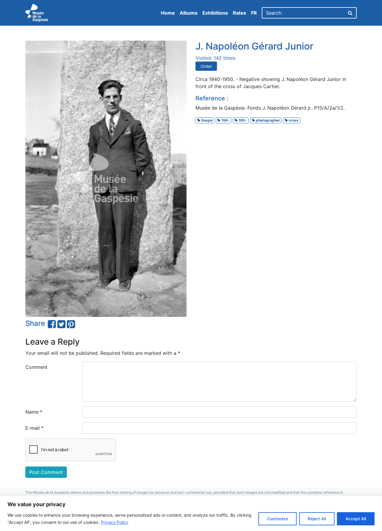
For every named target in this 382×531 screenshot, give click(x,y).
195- (242, 120)
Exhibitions (215, 13)
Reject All (317, 518)
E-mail (34, 428)
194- (224, 120)
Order (206, 66)
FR (254, 13)
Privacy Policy (114, 522)
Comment (36, 367)
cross (293, 120)
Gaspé (206, 120)
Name (33, 412)
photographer (267, 120)
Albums (189, 13)
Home (168, 13)
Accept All (356, 518)
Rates (239, 13)
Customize (277, 518)
